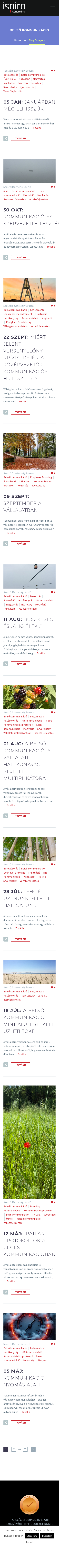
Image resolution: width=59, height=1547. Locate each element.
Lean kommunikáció (17, 1214)
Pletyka (10, 322)
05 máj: (25, 1377)
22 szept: (25, 357)
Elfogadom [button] (32, 1536)
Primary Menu (53, 8)
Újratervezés (27, 87)
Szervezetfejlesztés (30, 83)
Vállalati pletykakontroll (17, 733)
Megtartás (39, 78)
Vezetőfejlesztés (12, 91)
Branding (35, 1206)
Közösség (24, 78)
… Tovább (35, 127)
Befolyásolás (10, 74)
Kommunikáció (30, 318)
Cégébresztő (37, 309)
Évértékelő (9, 78)
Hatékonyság (10, 318)
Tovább (20, 138)
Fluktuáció (41, 314)
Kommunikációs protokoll (18, 724)
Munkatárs (9, 83)
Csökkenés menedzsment (17, 314)
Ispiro (49, 720)
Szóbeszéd (50, 1214)
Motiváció (28, 195)
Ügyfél (9, 1218)
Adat (6, 191)
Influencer (24, 481)
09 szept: (22, 503)
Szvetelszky (10, 87)
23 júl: (27, 898)
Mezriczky (26, 604)
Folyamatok (37, 716)
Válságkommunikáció (15, 326)
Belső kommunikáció (33, 74)
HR (45, 872)
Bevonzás (35, 596)
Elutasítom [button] (47, 1536)
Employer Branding (41, 477)
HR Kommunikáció (31, 720)
